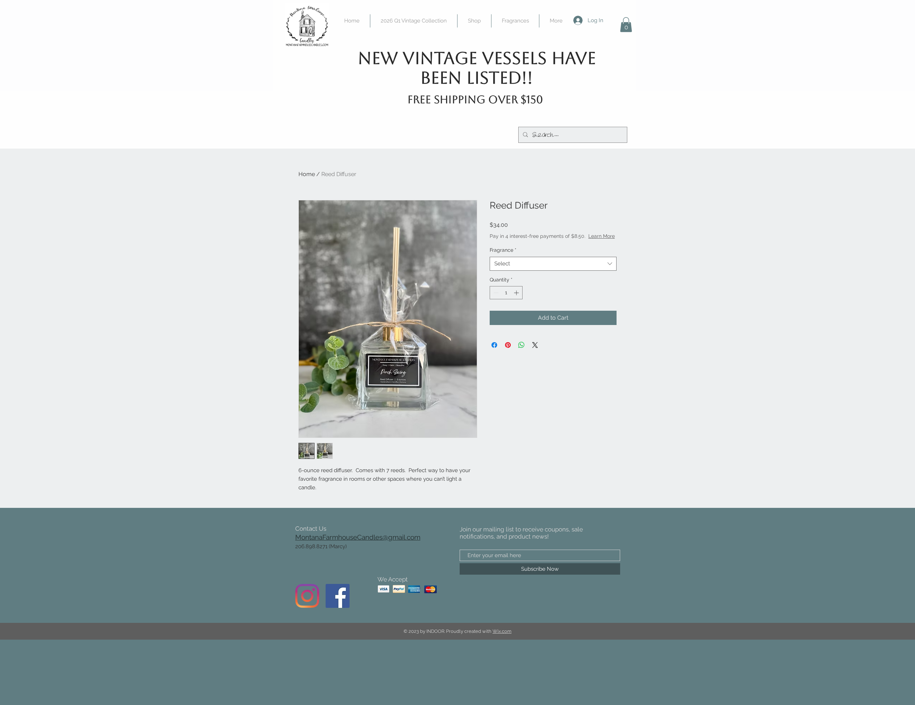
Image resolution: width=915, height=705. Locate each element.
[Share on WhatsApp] (521, 345)
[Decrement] (495, 292)
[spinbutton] (506, 292)
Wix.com (502, 631)
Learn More (601, 236)
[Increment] (517, 292)
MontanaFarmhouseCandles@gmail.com (357, 537)
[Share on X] (535, 345)
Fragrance (503, 250)
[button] (626, 24)
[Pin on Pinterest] (508, 345)
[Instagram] (307, 596)
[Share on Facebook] (494, 345)
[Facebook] (338, 596)
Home (306, 174)
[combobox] (553, 264)
